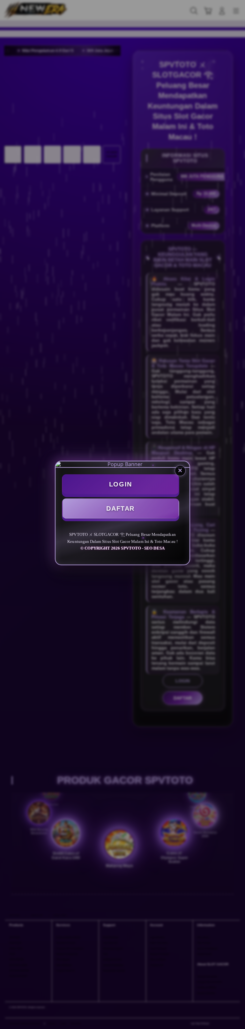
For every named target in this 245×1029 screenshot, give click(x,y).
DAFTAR (120, 509)
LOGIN (120, 485)
